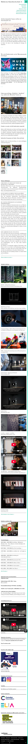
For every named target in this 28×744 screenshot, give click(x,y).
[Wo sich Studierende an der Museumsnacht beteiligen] (13, 71)
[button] (9, 743)
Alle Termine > (4, 571)
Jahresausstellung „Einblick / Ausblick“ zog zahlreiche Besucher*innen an (13, 94)
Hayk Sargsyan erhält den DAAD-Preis (12, 193)
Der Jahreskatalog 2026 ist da (10, 232)
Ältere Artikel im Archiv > (6, 257)
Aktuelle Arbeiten (5, 264)
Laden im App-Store (5, 669)
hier (24, 588)
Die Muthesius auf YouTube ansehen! (8, 689)
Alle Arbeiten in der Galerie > (7, 514)
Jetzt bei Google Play (5, 671)
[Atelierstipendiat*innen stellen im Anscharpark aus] (13, 32)
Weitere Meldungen (5, 180)
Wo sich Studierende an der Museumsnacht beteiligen (13, 55)
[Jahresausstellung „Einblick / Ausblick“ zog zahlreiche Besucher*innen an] (13, 114)
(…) (2, 47)
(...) (11, 142)
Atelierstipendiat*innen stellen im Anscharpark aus (11, 19)
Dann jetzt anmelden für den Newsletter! (14, 640)
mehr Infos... (3, 632)
